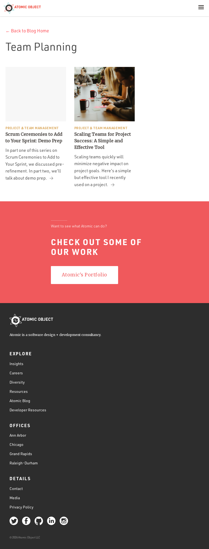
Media (15, 497)
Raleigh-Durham (24, 463)
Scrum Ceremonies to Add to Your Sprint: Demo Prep (33, 137)
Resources (19, 391)
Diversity (17, 382)
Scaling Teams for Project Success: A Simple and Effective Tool (102, 140)
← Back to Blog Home (27, 30)
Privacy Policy (21, 507)
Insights (16, 363)
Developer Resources (28, 410)
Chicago (16, 444)
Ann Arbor (18, 435)
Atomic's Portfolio (84, 275)
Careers (16, 373)
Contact (16, 488)
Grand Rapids (21, 453)
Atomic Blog (20, 400)
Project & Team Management (32, 128)
